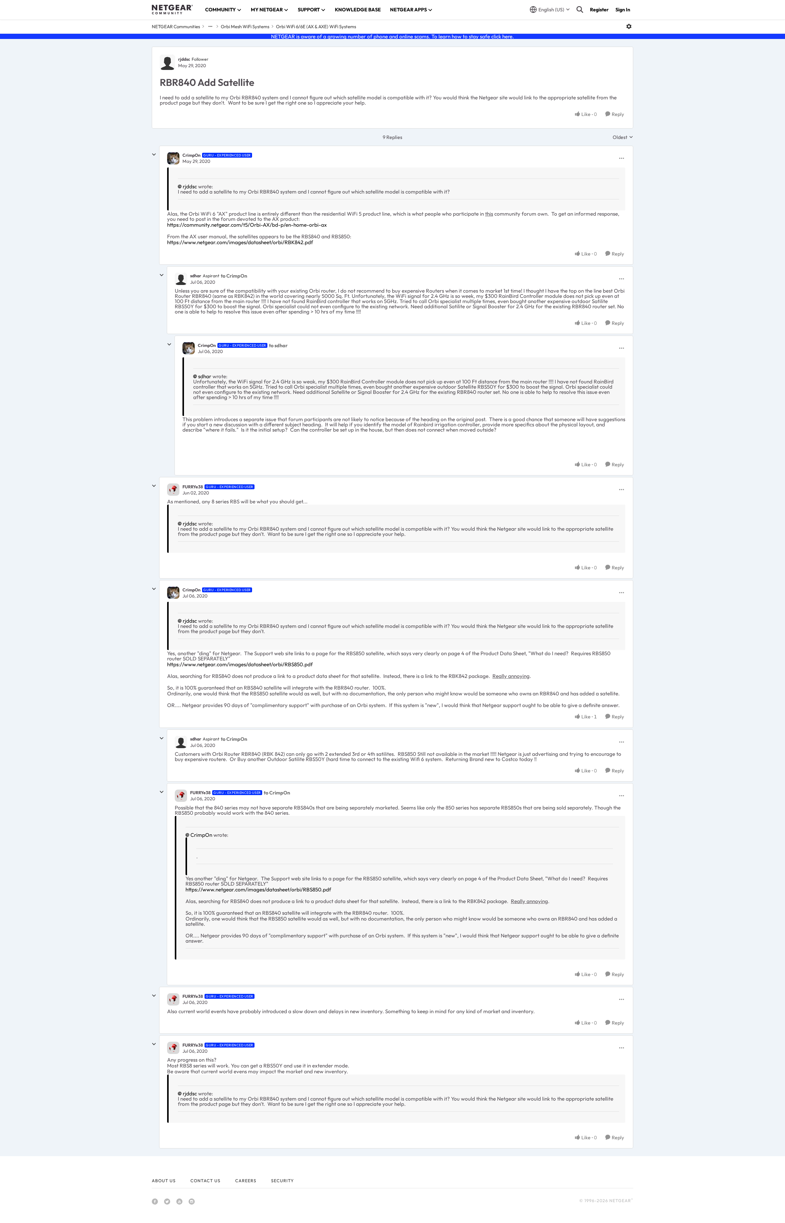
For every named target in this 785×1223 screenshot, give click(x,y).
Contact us (205, 1180)
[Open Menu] (629, 26)
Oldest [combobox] (623, 137)
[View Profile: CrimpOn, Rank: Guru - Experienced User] (173, 158)
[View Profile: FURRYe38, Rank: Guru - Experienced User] (173, 489)
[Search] (580, 9)
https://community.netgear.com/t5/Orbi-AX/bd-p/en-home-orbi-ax (247, 224)
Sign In (622, 9)
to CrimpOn (234, 275)
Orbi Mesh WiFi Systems (245, 26)
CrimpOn (191, 155)
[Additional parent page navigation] (210, 26)
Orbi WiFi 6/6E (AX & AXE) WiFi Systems (316, 26)
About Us (164, 1180)
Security (282, 1180)
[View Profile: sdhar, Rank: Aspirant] (181, 279)
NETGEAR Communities (176, 26)
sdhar (195, 276)
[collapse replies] (154, 154)
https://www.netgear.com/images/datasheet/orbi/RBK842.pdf (240, 242)
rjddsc (184, 59)
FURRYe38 (192, 487)
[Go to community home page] (172, 9)
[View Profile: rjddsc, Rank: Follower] (167, 62)
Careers (245, 1180)
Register (599, 9)
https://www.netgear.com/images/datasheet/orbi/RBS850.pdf (240, 664)
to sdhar (278, 345)
